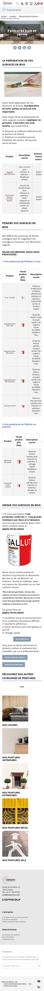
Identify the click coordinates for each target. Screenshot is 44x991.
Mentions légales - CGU (10, 982)
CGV (30, 984)
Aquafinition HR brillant (10, 381)
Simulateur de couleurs (11, 935)
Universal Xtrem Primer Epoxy (9, 198)
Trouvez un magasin (10, 919)
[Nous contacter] (29, 47)
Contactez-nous (8, 939)
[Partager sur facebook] (15, 47)
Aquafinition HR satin (10, 352)
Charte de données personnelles (15, 984)
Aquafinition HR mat (10, 325)
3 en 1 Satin (10, 297)
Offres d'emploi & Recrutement (14, 922)
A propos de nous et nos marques (15, 917)
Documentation (8, 937)
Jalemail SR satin (8, 461)
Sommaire (14, 10)
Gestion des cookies (10, 986)
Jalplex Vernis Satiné (13, 529)
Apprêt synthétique (9, 173)
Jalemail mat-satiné (8, 485)
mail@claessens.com (11, 895)
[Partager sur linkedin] (24, 47)
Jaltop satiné (10, 406)
